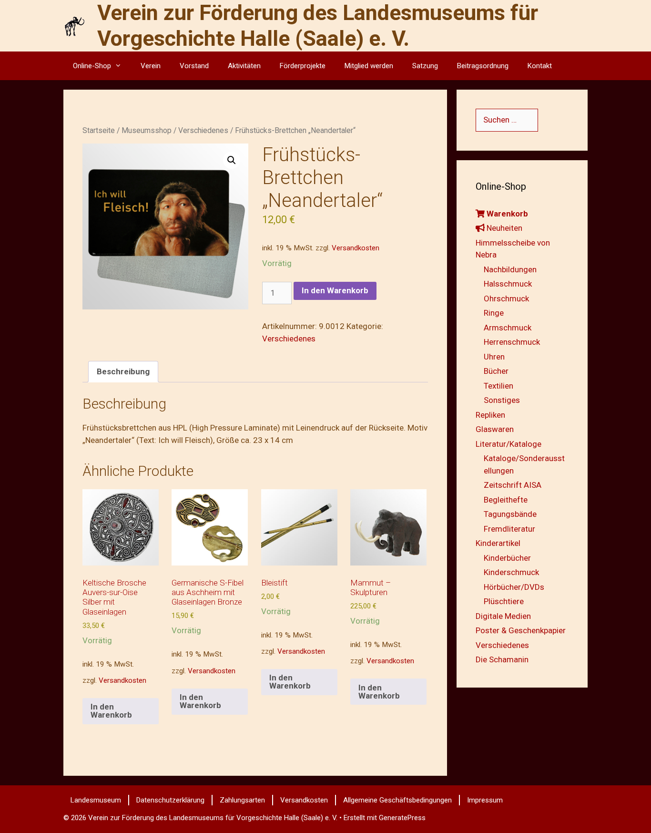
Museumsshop (147, 130)
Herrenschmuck (512, 342)
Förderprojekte (303, 66)
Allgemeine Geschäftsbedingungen (397, 800)
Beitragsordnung (483, 66)
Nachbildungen (510, 269)
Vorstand (194, 66)
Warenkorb (506, 213)
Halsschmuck (508, 283)
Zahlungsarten (242, 800)
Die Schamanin (502, 659)
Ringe (494, 313)
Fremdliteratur (509, 529)
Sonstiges (502, 400)
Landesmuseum (96, 800)
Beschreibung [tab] (123, 371)
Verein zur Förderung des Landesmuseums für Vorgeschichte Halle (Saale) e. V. (317, 25)
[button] (231, 160)
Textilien (498, 386)
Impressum (485, 800)
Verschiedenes (203, 130)
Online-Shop (92, 66)
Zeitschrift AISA (512, 485)
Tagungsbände (510, 514)
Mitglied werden (369, 66)
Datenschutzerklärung (170, 800)
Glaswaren (495, 429)
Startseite (98, 130)
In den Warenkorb (335, 290)
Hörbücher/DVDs (514, 587)
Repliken (490, 415)
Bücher (496, 371)
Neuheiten (503, 228)
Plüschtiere (504, 601)
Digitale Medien (503, 616)
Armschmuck (507, 327)
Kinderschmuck (511, 572)
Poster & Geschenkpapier (521, 630)
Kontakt (540, 66)
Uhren (494, 356)
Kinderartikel (498, 543)
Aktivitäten (244, 66)
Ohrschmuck (506, 298)
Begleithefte (506, 499)
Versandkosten (355, 248)
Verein (151, 66)
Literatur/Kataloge (508, 444)
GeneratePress (402, 817)
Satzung (425, 66)
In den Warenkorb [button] (111, 711)
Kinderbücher (507, 558)
